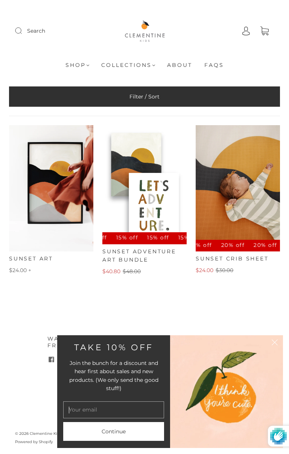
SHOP (75, 65)
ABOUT (179, 65)
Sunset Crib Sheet (232, 258)
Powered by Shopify (34, 441)
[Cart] (264, 31)
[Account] (246, 30)
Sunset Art (31, 258)
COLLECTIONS (126, 65)
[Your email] (113, 409)
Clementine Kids (46, 433)
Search (36, 30)
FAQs (214, 65)
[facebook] (51, 359)
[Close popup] (274, 343)
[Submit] (23, 30)
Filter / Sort (144, 96)
